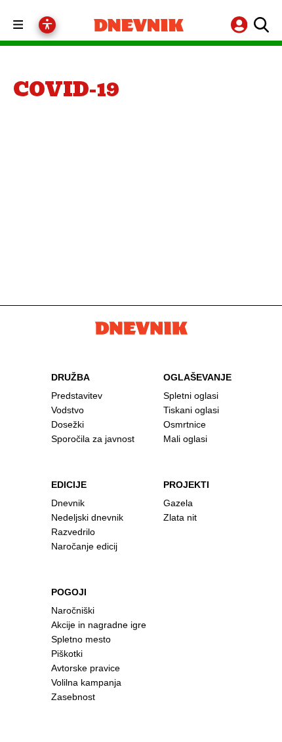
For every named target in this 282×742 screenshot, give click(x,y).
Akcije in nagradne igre (98, 625)
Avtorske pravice (85, 668)
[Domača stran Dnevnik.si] (139, 25)
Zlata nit (180, 517)
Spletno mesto (81, 639)
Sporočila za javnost (92, 439)
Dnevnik (68, 503)
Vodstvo (67, 410)
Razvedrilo (73, 532)
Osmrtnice (184, 424)
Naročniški (72, 610)
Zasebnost (73, 697)
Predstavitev (76, 395)
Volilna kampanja (86, 682)
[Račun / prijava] (241, 24)
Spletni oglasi (190, 395)
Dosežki (67, 424)
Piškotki (67, 653)
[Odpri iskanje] (260, 25)
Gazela (178, 503)
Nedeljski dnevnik (87, 517)
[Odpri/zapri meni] (30, 25)
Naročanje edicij (84, 546)
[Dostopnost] (47, 24)
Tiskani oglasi (191, 410)
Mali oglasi (185, 439)
